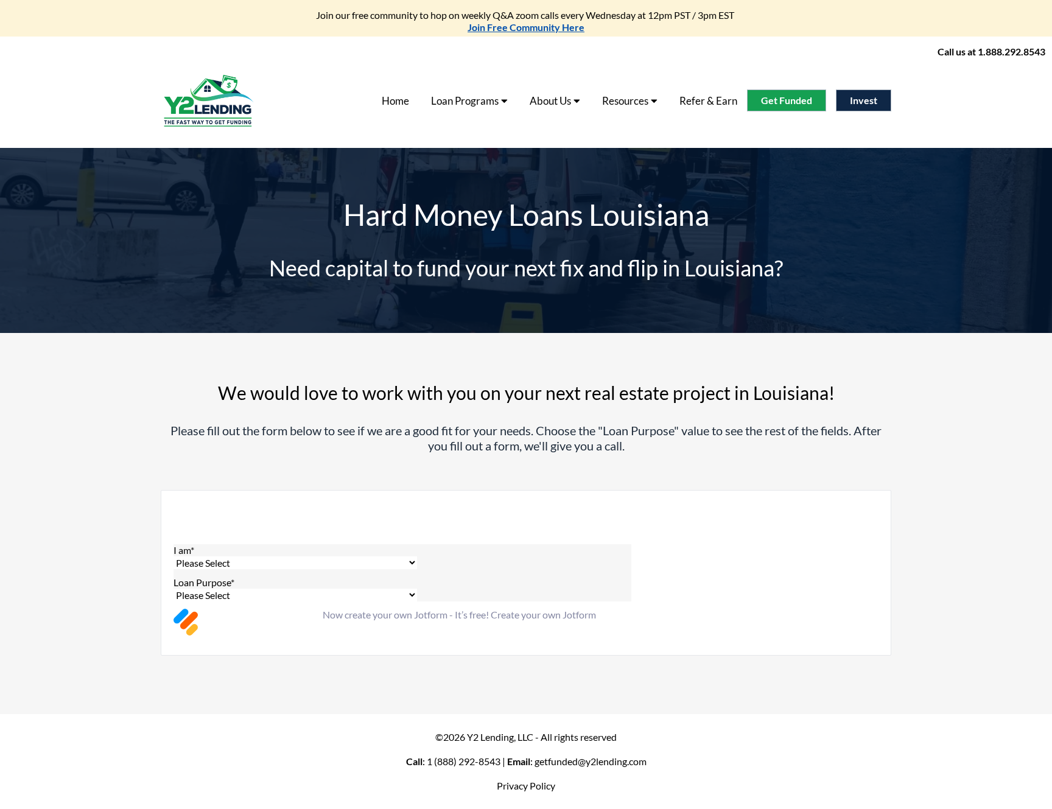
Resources (625, 100)
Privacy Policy (526, 785)
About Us (550, 100)
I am (184, 550)
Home (395, 100)
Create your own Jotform (543, 614)
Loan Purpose (204, 582)
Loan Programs (465, 100)
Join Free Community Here (526, 27)
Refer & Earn (708, 100)
